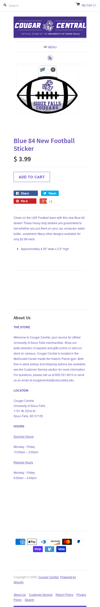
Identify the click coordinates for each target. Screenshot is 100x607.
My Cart (89, 5)
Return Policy (64, 594)
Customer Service (40, 594)
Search (29, 599)
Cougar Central (48, 577)
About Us (20, 594)
